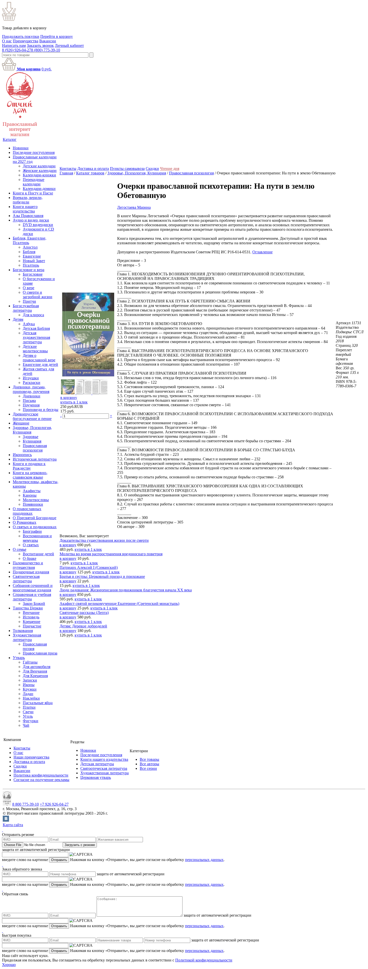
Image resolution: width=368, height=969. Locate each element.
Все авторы (149, 764)
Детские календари (39, 166)
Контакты (68, 168)
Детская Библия (36, 328)
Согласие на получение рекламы (41, 780)
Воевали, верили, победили (28, 199)
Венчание (31, 612)
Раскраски (31, 382)
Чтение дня (169, 168)
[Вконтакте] (6, 820)
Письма (29, 400)
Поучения (31, 405)
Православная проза (40, 653)
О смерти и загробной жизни (37, 294)
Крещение (31, 621)
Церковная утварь (95, 777)
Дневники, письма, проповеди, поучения (31, 389)
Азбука (29, 324)
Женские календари (40, 170)
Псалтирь (31, 265)
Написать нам (14, 45)
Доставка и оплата (93, 168)
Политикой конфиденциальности (203, 960)
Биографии (32, 531)
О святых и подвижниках (35, 527)
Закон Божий (34, 603)
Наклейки (31, 698)
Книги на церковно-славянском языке (30, 475)
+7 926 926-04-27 (54, 804)
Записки (30, 680)
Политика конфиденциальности (41, 775)
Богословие (33, 274)
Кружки (30, 689)
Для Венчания (35, 671)
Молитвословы (36, 500)
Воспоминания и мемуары (37, 538)
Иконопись (22, 455)
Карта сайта (13, 825)
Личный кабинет (69, 45)
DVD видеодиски (38, 225)
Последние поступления (34, 152)
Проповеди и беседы (40, 409)
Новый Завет (34, 261)
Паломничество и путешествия (28, 565)
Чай (26, 725)
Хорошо (9, 964)
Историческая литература (35, 459)
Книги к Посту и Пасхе (33, 193)
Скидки (152, 168)
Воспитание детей (38, 554)
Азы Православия (28, 215)
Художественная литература (27, 637)
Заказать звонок (40, 45)
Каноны (30, 495)
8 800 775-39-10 (25, 804)
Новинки (21, 148)
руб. (47, 69)
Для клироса (33, 315)
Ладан (28, 694)
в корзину (68, 397)
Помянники (33, 504)
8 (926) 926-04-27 (16, 50)
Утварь (19, 658)
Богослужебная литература (26, 308)
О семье (19, 549)
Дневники (31, 396)
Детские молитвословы (35, 348)
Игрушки (31, 378)
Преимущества (25, 41)
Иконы (29, 685)
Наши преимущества (31, 757)
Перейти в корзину (56, 36)
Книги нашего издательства (25, 208)
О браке (29, 558)
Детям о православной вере (39, 357)
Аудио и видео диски (31, 220)
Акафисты (32, 491)
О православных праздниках (27, 511)
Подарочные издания (31, 572)
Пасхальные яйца (38, 703)
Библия (29, 252)
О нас (7, 41)
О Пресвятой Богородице (34, 518)
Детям (18, 319)
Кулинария (32, 441)
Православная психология (35, 448)
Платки (29, 707)
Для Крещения (35, 676)
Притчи (29, 301)
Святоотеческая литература (26, 578)
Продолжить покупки (20, 36)
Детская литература (97, 764)
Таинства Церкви (28, 608)
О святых (31, 545)
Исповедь (31, 617)
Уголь (28, 716)
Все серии (148, 768)
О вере (28, 288)
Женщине (21, 423)
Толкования (23, 630)
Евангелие (32, 256)
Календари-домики (39, 188)
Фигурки (30, 721)
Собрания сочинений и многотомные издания (33, 587)
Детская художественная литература (36, 337)
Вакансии (47, 41)
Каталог (10, 139)
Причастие (32, 626)
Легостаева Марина (134, 207)
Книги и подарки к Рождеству (29, 466)
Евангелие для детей (40, 364)
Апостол (30, 247)
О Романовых (24, 522)
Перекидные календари (33, 181)
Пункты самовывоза (127, 168)
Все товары (149, 759)
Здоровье (30, 437)
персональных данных (204, 859)
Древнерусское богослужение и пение (32, 416)
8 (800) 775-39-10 (45, 50)
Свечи (28, 712)
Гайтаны (30, 662)
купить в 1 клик (74, 402)
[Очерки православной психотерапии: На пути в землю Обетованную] (88, 377)
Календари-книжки (39, 175)
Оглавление (262, 252)
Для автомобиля (36, 667)
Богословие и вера (28, 270)
